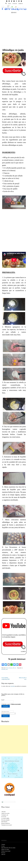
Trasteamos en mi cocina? (6, 825)
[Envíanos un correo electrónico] (6, 1)
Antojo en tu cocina (5, 813)
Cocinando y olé (4, 815)
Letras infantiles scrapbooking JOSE (6, 678)
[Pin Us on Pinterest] (19, 1)
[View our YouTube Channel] (14, 1)
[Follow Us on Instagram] (16, 1)
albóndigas (3, 669)
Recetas (14, 667)
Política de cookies (5, 849)
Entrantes (11, 667)
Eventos (3, 846)
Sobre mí (20, 3)
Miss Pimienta (4, 821)
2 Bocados (3, 811)
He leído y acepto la (11, 704)
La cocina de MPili (5, 818)
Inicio (9, 3)
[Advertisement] (14, 29)
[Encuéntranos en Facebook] (9, 1)
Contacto (14, 3)
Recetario (5, 721)
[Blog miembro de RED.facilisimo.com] (8, 802)
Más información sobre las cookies (8, 847)
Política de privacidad (5, 851)
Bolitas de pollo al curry (22, 678)
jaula (7, 669)
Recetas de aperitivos (5, 823)
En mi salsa (3, 816)
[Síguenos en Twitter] (11, 1)
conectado (12, 686)
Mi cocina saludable (5, 820)
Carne (7, 667)
